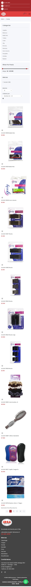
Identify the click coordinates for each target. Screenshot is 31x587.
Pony (2, 549)
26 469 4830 (7, 2)
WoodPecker (5, 556)
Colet (4, 40)
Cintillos (5, 56)
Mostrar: (5, 88)
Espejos (4, 59)
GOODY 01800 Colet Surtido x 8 (9, 402)
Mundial (3, 547)
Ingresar (6, 9)
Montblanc (4, 554)
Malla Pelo (5, 35)
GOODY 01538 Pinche (6, 368)
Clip (4, 43)
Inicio (2, 19)
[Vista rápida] (2, 130)
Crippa (3, 543)
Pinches (5, 46)
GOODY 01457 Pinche (6, 234)
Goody (8, 19)
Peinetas (5, 48)
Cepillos (5, 30)
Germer (3, 551)
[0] (23, 14)
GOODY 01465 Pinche (6, 267)
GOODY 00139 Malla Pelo (8, 166)
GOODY (7, 82)
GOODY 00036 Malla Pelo (8, 133)
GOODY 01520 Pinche (6, 301)
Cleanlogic (4, 540)
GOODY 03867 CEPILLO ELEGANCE (10, 436)
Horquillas (5, 53)
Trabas (4, 38)
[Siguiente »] (23, 511)
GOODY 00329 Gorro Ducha (8, 200)
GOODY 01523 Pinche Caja (8, 335)
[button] (29, 13)
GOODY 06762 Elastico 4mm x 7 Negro (11, 503)
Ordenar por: (6, 93)
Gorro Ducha (6, 51)
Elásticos (5, 33)
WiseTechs (13, 577)
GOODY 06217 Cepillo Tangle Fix (9, 469)
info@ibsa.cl (7, 6)
